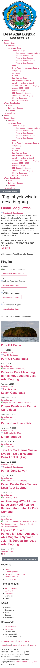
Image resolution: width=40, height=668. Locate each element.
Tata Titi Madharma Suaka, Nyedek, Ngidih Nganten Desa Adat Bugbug (19, 453)
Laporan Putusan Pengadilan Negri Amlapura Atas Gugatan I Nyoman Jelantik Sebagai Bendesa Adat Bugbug (19, 537)
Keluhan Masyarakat (20, 100)
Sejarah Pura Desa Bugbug (22, 95)
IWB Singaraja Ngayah (11, 297)
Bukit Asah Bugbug (15, 108)
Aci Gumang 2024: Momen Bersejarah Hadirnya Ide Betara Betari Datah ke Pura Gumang (19, 506)
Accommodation (14, 45)
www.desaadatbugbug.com (26, 662)
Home (6, 40)
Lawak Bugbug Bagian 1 (12, 309)
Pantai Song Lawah (16, 208)
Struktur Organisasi (19, 98)
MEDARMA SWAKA (8, 641)
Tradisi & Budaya (18, 50)
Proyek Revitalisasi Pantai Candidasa (18, 408)
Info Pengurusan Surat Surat (23, 80)
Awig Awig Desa (14, 48)
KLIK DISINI (5, 248)
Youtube (32, 645)
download (16, 73)
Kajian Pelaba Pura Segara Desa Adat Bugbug (19, 486)
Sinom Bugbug (11, 436)
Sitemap (15, 645)
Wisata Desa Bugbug (12, 103)
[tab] (20, 274)
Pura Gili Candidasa (14, 359)
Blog (14, 65)
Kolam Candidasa (13, 392)
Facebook (24, 645)
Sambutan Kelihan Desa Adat (14, 273)
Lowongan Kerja (18, 90)
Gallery (15, 75)
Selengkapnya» (7, 352)
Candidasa (12, 110)
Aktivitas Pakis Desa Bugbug (14, 285)
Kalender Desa (9, 113)
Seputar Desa (9, 43)
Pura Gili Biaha (11, 345)
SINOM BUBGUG (23, 641)
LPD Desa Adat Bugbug (21, 93)
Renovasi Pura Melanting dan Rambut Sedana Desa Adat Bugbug (18, 375)
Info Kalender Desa (19, 78)
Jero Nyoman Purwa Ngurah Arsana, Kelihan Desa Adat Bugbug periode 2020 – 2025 (25, 85)
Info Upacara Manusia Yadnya (28, 53)
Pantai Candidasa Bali (16, 423)
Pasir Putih (12, 105)
